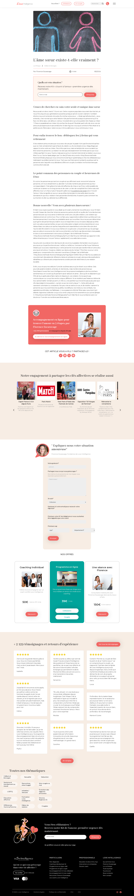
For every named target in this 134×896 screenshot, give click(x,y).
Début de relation (25, 806)
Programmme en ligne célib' (58, 866)
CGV (79, 892)
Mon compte (107, 875)
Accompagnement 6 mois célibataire (61, 871)
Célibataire (67, 611)
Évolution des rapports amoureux (44, 791)
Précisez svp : (53, 526)
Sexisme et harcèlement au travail (9, 784)
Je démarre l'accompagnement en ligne (51, 337)
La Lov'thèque (107, 866)
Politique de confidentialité (57, 892)
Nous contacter (108, 873)
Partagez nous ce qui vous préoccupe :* (62, 471)
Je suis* (50, 498)
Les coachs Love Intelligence (58, 878)
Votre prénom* (53, 463)
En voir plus (67, 761)
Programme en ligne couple (58, 868)
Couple (67, 617)
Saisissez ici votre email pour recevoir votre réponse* (64, 507)
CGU (71, 892)
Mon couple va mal (44, 784)
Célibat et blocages (7, 777)
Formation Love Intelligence (26, 799)
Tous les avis (107, 871)
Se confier (19, 873)
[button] (13, 410)
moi (73, 845)
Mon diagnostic (54, 862)
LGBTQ (10, 791)
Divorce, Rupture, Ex (43, 799)
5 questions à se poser (79, 191)
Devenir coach (83, 866)
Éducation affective (7, 799)
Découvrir (32, 614)
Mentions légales (39, 892)
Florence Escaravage (109, 864)
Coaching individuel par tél (57, 864)
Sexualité (27, 777)
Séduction (45, 777)
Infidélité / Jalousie (25, 791)
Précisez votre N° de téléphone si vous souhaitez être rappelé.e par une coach (66, 517)
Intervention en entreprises (88, 864)
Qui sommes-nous (109, 862)
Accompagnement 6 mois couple (60, 873)
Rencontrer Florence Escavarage (59, 875)
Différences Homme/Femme (10, 806)
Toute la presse (107, 868)
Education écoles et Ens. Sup (88, 862)
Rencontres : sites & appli (26, 784)
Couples (45, 806)
